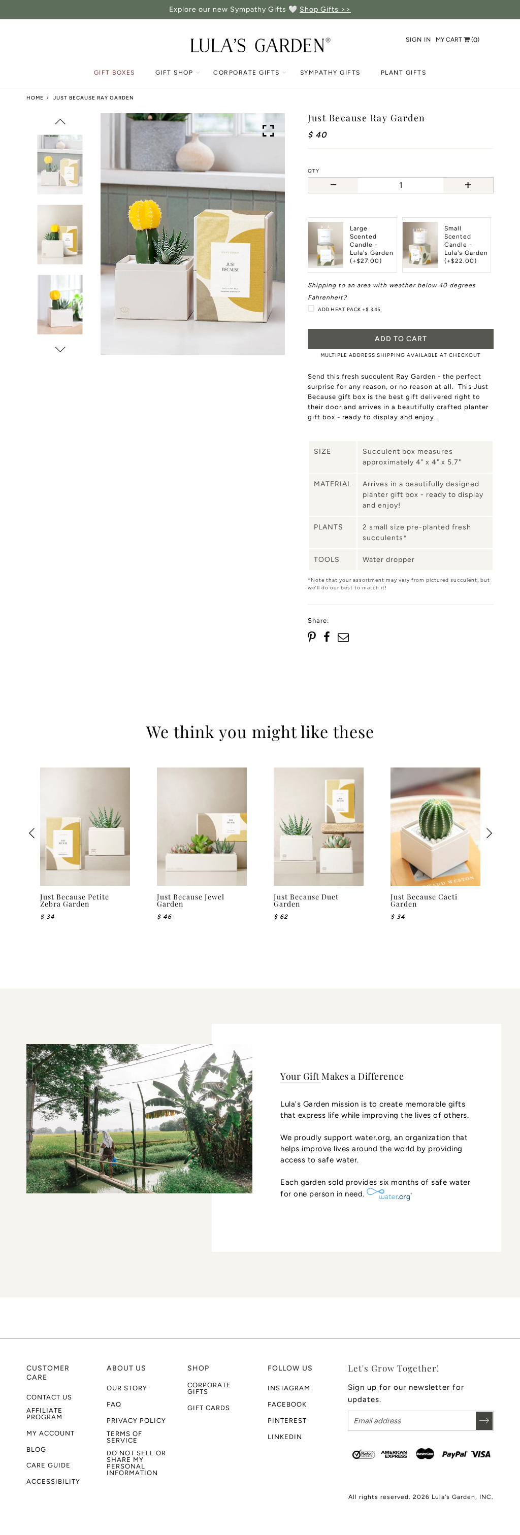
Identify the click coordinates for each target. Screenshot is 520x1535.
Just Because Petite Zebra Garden (74, 900)
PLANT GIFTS (404, 72)
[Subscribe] (484, 1421)
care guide (48, 1465)
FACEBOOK (287, 1404)
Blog (36, 1449)
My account (50, 1433)
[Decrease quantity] (333, 185)
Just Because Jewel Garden (190, 900)
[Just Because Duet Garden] (319, 827)
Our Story (127, 1388)
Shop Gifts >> (325, 9)
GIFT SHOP (174, 72)
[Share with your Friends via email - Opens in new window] (343, 637)
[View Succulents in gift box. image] (193, 234)
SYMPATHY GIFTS (330, 72)
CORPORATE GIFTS (246, 72)
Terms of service (124, 1437)
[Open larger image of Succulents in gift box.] (269, 131)
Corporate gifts (209, 1388)
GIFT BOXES (114, 72)
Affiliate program (44, 1413)
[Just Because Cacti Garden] (435, 827)
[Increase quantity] (468, 185)
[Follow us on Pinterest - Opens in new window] (313, 637)
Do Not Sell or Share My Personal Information (136, 1463)
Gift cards (208, 1408)
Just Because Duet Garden (306, 900)
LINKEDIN (285, 1436)
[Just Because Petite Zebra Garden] (85, 827)
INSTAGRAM (289, 1388)
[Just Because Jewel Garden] (202, 827)
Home (35, 97)
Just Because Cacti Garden (424, 900)
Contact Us (49, 1397)
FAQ (114, 1404)
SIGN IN (418, 39)
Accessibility (53, 1481)
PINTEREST (287, 1420)
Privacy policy (136, 1420)
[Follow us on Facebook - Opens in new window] (327, 637)
